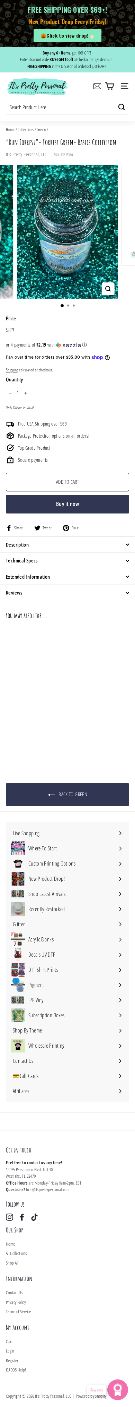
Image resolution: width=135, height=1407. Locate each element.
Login (10, 1351)
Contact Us (14, 1292)
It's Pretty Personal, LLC (26, 154)
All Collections (16, 1253)
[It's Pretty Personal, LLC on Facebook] (22, 1217)
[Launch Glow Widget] (117, 1389)
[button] (67, 344)
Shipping (12, 369)
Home (10, 129)
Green (41, 129)
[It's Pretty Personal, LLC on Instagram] (9, 1217)
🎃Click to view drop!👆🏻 (67, 35)
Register (12, 1360)
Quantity (14, 379)
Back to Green (72, 794)
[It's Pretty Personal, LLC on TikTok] (34, 1217)
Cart (9, 1341)
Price (11, 318)
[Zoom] (107, 288)
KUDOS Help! (16, 1370)
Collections (26, 129)
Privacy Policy (16, 1302)
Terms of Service (18, 1311)
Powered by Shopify (91, 1396)
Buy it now (67, 504)
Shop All (12, 1263)
